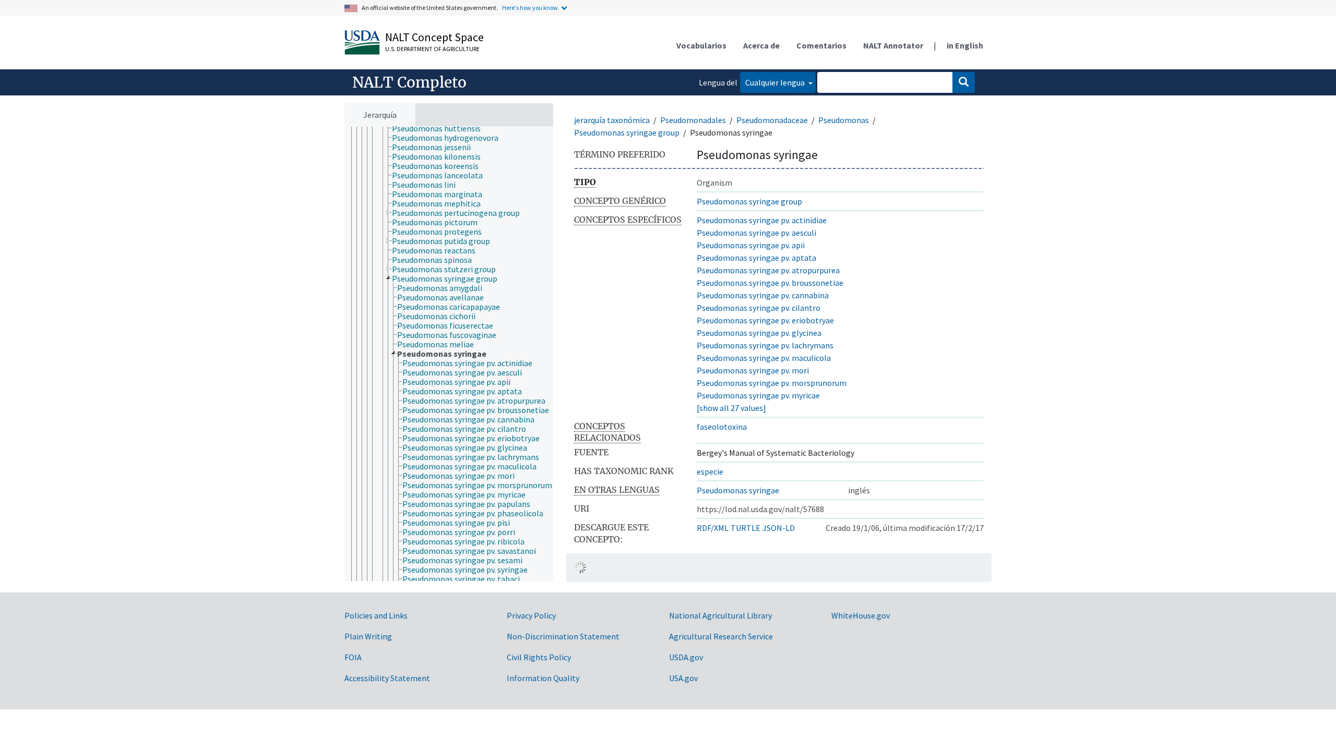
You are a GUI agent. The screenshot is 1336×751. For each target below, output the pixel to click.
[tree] (448, 353)
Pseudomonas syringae (738, 490)
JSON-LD (778, 528)
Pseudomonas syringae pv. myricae (758, 395)
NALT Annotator (893, 45)
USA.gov (683, 678)
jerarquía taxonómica (612, 120)
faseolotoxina (722, 426)
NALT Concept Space (434, 37)
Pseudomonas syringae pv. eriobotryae (765, 320)
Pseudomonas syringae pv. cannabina (763, 295)
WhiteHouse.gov (860, 615)
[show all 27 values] (731, 408)
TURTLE (745, 528)
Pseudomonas (843, 120)
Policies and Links (376, 615)
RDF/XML (713, 528)
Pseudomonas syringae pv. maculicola (764, 358)
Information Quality (543, 678)
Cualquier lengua (775, 82)
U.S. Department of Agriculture (432, 49)
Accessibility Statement (387, 678)
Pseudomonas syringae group (626, 132)
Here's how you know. (530, 7)
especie (710, 471)
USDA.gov (686, 657)
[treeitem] (440, 128)
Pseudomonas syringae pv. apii (751, 245)
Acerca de (761, 45)
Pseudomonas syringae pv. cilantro (758, 307)
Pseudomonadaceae (772, 120)
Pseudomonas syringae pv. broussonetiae (770, 282)
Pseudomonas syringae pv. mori (753, 370)
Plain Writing (368, 636)
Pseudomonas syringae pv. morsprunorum (771, 383)
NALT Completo (409, 82)
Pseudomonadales (693, 120)
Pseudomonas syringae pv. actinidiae (762, 220)
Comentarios (821, 45)
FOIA (353, 657)
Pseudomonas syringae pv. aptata (756, 257)
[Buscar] (963, 82)
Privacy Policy (531, 615)
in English (965, 45)
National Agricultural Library (720, 615)
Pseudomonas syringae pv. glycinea (759, 333)
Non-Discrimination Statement (563, 636)
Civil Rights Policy (539, 657)
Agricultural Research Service (721, 636)
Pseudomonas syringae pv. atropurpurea (768, 270)
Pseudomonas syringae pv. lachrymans (765, 345)
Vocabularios (701, 45)
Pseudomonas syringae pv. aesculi (756, 232)
